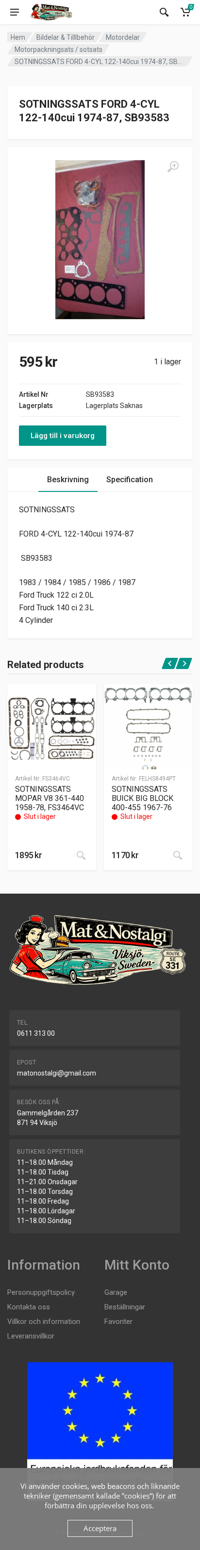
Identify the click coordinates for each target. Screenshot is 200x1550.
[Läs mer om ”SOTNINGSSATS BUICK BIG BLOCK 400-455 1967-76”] (177, 855)
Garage (115, 1292)
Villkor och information (43, 1321)
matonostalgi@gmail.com (56, 1073)
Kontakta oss (28, 1307)
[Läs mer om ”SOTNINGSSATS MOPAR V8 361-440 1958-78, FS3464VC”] (81, 855)
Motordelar (123, 37)
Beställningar (124, 1307)
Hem (18, 37)
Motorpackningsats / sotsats (58, 49)
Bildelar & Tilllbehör (65, 37)
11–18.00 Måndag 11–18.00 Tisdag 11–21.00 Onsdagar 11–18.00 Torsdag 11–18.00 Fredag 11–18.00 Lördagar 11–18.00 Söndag (47, 1191)
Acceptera (100, 1528)
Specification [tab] (129, 479)
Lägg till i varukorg (63, 435)
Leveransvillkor (30, 1336)
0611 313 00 (36, 1033)
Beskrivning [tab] (68, 479)
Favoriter (118, 1321)
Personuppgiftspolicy (41, 1292)
